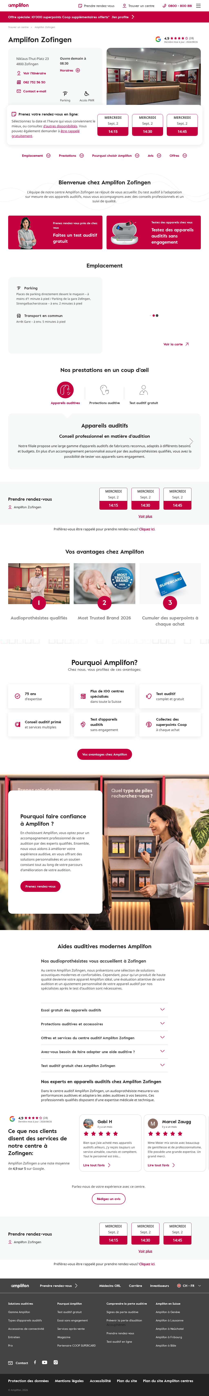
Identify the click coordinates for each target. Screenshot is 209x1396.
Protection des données (28, 1380)
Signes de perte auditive (122, 1312)
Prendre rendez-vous (120, 1333)
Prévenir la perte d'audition (124, 1320)
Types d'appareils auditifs (25, 1320)
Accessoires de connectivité (26, 1329)
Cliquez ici (147, 529)
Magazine (63, 1337)
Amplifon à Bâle (166, 1345)
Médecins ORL (110, 1285)
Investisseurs (159, 1285)
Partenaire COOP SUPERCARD (76, 1345)
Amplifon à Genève (168, 1312)
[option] (110, 1143)
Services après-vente (71, 1329)
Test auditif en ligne (119, 1341)
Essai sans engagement (72, 1320)
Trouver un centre (18, 27)
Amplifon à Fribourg (169, 1337)
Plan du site (127, 1380)
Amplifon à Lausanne (169, 1320)
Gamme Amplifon (19, 1312)
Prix (10, 1345)
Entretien (14, 1337)
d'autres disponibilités (60, 126)
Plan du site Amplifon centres (168, 1380)
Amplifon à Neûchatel (170, 1329)
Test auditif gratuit (69, 1312)
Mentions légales (69, 1380)
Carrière (135, 1285)
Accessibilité (100, 1380)
